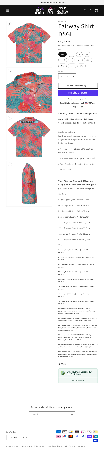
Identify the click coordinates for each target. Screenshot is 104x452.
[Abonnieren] (72, 414)
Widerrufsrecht (39, 446)
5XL (72, 66)
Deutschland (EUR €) (16, 437)
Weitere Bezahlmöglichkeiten (78, 99)
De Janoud (15, 446)
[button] (7, 10)
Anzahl (60, 71)
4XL (62, 66)
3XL (87, 60)
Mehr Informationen (78, 380)
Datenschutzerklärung (54, 446)
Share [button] (63, 364)
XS (72, 54)
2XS (62, 54)
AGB (65, 446)
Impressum (81, 446)
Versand (69, 45)
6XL (81, 66)
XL (69, 60)
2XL (78, 60)
